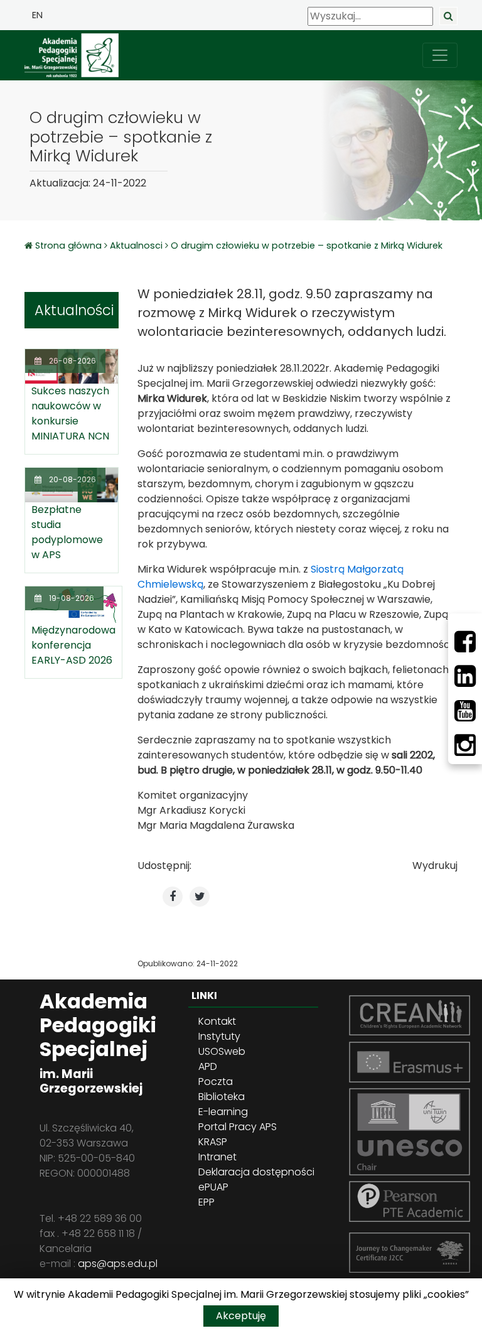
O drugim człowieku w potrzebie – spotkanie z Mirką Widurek (306, 245)
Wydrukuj (435, 865)
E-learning (223, 1111)
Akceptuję (241, 1315)
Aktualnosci (136, 245)
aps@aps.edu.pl (118, 1263)
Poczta (215, 1081)
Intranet (217, 1157)
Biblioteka (221, 1096)
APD (207, 1066)
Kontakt (217, 1021)
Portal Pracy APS (237, 1126)
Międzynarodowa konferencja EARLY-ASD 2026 (73, 645)
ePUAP (213, 1187)
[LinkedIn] (465, 676)
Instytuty (219, 1036)
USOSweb (221, 1051)
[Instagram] (465, 745)
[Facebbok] (465, 641)
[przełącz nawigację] (440, 55)
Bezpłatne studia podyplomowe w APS (67, 532)
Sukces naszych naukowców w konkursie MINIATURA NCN (70, 413)
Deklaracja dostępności (256, 1172)
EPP (206, 1202)
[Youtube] (465, 710)
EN (37, 15)
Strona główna (69, 245)
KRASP (212, 1142)
